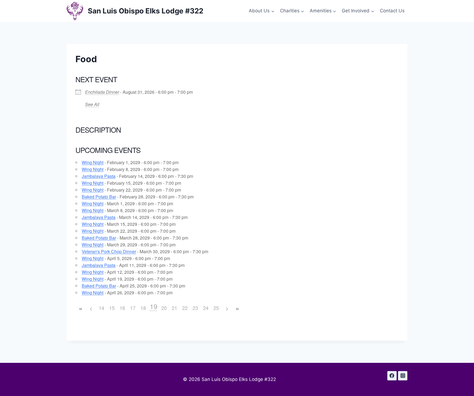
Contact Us (392, 10)
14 (101, 307)
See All (92, 104)
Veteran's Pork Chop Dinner (109, 251)
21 (174, 307)
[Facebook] (392, 375)
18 (143, 307)
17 (133, 307)
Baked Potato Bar (99, 196)
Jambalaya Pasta (98, 176)
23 (195, 307)
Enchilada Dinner (102, 92)
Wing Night (92, 162)
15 (112, 307)
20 (164, 307)
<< (80, 309)
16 (122, 307)
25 (216, 307)
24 (205, 307)
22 (185, 307)
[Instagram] (402, 375)
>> (237, 309)
